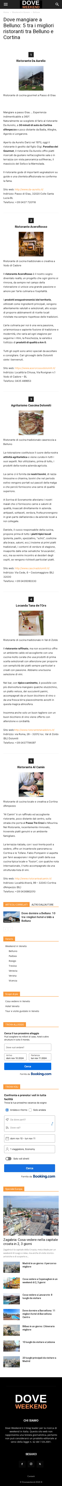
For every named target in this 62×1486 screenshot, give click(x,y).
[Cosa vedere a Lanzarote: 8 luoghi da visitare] (11, 1299)
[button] (5, 4)
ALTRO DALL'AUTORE (43, 904)
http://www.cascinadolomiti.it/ (32, 568)
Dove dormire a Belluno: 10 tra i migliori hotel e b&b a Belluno (38, 917)
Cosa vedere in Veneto (17, 1001)
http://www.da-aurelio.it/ (29, 189)
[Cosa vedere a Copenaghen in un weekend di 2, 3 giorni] (11, 1283)
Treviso (13, 965)
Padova (13, 956)
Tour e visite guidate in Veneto (22, 1011)
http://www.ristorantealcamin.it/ (33, 878)
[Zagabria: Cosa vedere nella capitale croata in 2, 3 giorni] (31, 1216)
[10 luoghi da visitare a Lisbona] (11, 1346)
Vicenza (13, 980)
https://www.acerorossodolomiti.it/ (35, 368)
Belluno (36, 12)
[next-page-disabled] (11, 929)
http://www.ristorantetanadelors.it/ (34, 729)
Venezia (13, 970)
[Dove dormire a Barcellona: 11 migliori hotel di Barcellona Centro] (11, 1314)
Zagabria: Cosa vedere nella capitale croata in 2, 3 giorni (30, 1242)
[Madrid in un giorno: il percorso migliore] (11, 1267)
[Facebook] (22, 1464)
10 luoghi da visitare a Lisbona (38, 1342)
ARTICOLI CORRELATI (16, 904)
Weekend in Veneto (21, 12)
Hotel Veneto (12, 1006)
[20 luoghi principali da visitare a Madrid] (11, 1362)
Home (6, 12)
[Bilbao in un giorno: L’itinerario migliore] (11, 1330)
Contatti (31, 1476)
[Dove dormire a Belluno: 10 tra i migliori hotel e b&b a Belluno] (11, 917)
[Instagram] (31, 1464)
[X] (40, 1464)
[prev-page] (5, 929)
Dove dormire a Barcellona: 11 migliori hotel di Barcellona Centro (38, 1313)
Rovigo (12, 960)
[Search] (57, 4)
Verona (13, 975)
